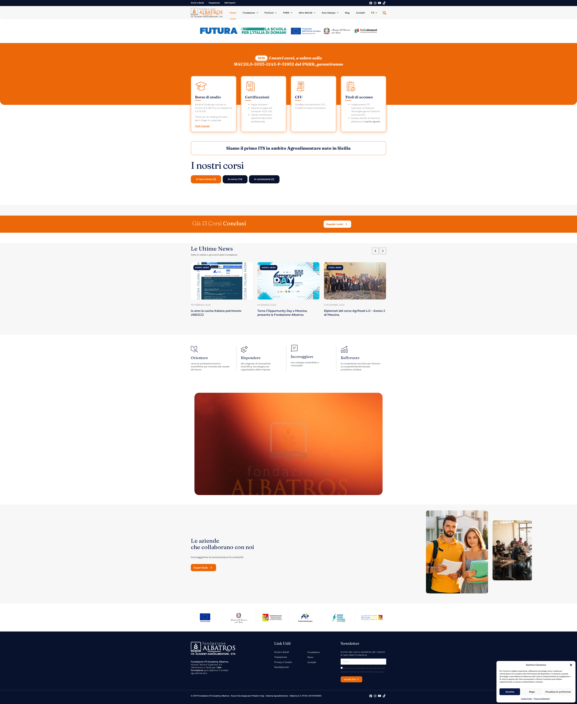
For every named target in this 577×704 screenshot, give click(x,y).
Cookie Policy (526, 699)
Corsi (331, 267)
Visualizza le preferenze (558, 691)
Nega (532, 691)
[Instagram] (375, 3)
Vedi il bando (202, 126)
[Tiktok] (384, 3)
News (206, 267)
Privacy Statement (542, 699)
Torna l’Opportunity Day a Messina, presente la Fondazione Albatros (282, 313)
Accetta (509, 691)
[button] (570, 664)
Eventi (198, 267)
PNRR (286, 12)
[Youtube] (379, 3)
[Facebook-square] (370, 3)
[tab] (206, 179)
